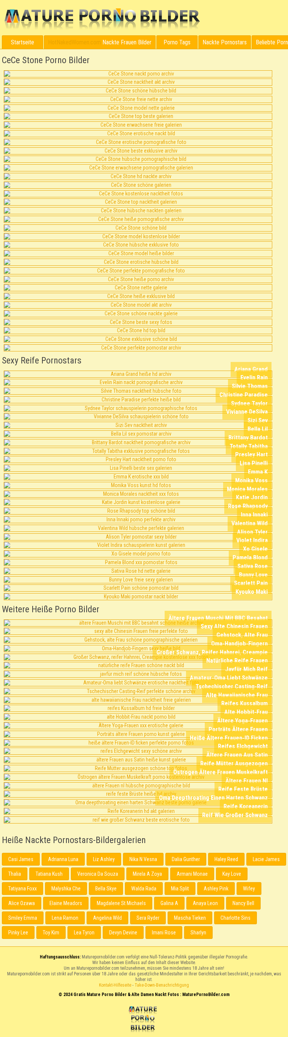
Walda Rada (143, 889)
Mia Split (180, 889)
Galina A (169, 903)
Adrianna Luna (63, 859)
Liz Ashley (104, 859)
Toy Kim (51, 933)
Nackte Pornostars (224, 42)
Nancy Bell (243, 903)
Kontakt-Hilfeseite (115, 985)
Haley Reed (226, 859)
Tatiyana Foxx (22, 889)
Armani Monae (192, 874)
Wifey (249, 889)
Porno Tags (177, 42)
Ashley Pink (216, 889)
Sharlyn (198, 933)
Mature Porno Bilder (102, 19)
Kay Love (231, 874)
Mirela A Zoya (147, 874)
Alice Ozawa (21, 903)
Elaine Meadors (66, 903)
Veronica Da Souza (97, 874)
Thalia (14, 874)
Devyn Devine (123, 933)
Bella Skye (106, 889)
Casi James (20, 859)
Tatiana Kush (49, 874)
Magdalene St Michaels (121, 903)
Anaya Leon (205, 903)
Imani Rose (164, 933)
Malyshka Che (66, 889)
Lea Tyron (84, 933)
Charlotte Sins (235, 918)
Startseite (22, 42)
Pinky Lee (18, 933)
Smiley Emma (22, 918)
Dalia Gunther (186, 859)
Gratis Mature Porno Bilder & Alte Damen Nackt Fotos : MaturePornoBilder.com (144, 1020)
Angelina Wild (107, 918)
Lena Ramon (65, 918)
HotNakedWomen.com (74, 42)
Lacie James (266, 859)
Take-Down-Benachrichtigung (162, 985)
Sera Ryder (147, 918)
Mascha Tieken (190, 918)
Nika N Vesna (143, 859)
